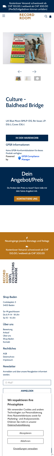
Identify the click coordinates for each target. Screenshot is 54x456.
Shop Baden (8, 338)
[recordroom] (27, 16)
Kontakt (6, 342)
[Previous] (19, 71)
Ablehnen (25, 441)
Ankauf (6, 332)
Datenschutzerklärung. (19, 425)
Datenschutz (8, 356)
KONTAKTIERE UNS (27, 198)
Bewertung (7, 329)
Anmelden (27, 390)
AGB (5, 353)
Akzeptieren (26, 433)
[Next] (34, 71)
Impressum (8, 359)
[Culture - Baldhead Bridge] (27, 48)
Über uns (7, 335)
